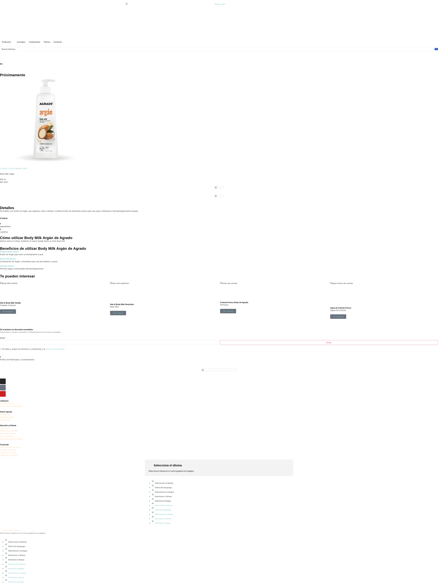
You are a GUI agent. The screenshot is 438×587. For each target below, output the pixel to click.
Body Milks (22, 168)
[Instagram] (3, 381)
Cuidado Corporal (8, 168)
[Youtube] (3, 394)
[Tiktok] (3, 387)
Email (2, 338)
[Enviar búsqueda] (436, 49)
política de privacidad (55, 349)
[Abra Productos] (12, 42)
